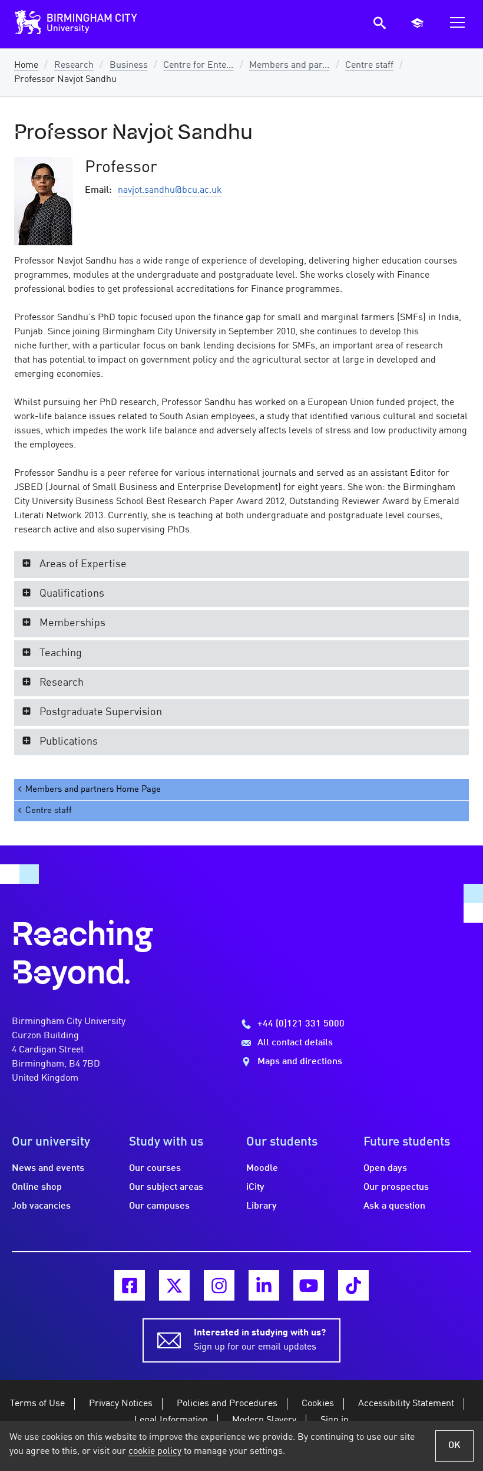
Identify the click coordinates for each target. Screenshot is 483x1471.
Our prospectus (396, 1187)
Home (26, 65)
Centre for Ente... (198, 65)
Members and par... (289, 65)
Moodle (262, 1168)
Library (261, 1206)
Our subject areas (166, 1187)
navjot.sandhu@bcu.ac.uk (170, 190)
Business (129, 65)
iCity (255, 1187)
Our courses (155, 1168)
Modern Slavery (264, 1420)
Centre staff (369, 65)
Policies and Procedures (227, 1404)
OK (454, 1445)
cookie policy (154, 1451)
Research (74, 65)
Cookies (318, 1404)
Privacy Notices (121, 1404)
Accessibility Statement (406, 1404)
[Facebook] (129, 1285)
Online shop (37, 1187)
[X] (174, 1285)
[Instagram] (219, 1285)
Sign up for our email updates (260, 1340)
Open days (385, 1168)
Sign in (334, 1420)
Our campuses (159, 1206)
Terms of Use (37, 1404)
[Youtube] (308, 1285)
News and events (48, 1168)
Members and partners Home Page (93, 789)
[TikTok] (353, 1285)
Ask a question (394, 1206)
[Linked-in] (264, 1285)
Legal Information (171, 1420)
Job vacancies (41, 1206)
